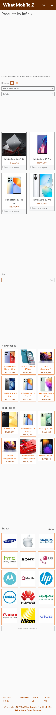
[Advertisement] (28, 47)
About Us (47, 699)
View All (51, 529)
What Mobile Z (18, 4)
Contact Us (36, 699)
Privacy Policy (7, 699)
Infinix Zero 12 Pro (42, 199)
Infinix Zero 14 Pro (42, 159)
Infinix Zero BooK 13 (14, 159)
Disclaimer (24, 697)
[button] (44, 5)
